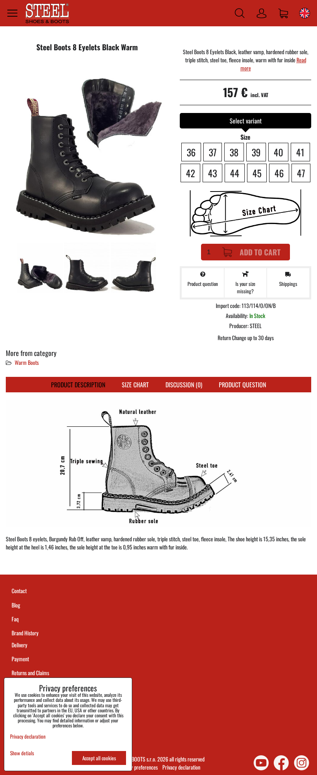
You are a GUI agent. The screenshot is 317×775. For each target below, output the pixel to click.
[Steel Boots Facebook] (281, 762)
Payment (20, 659)
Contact (19, 591)
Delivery (19, 645)
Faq (15, 619)
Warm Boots (27, 362)
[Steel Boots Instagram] (301, 762)
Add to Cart (260, 252)
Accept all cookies (99, 758)
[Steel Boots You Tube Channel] (261, 762)
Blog (16, 605)
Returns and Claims (30, 673)
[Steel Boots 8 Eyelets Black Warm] (87, 150)
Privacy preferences (138, 767)
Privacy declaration (181, 767)
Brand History (25, 633)
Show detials (22, 753)
